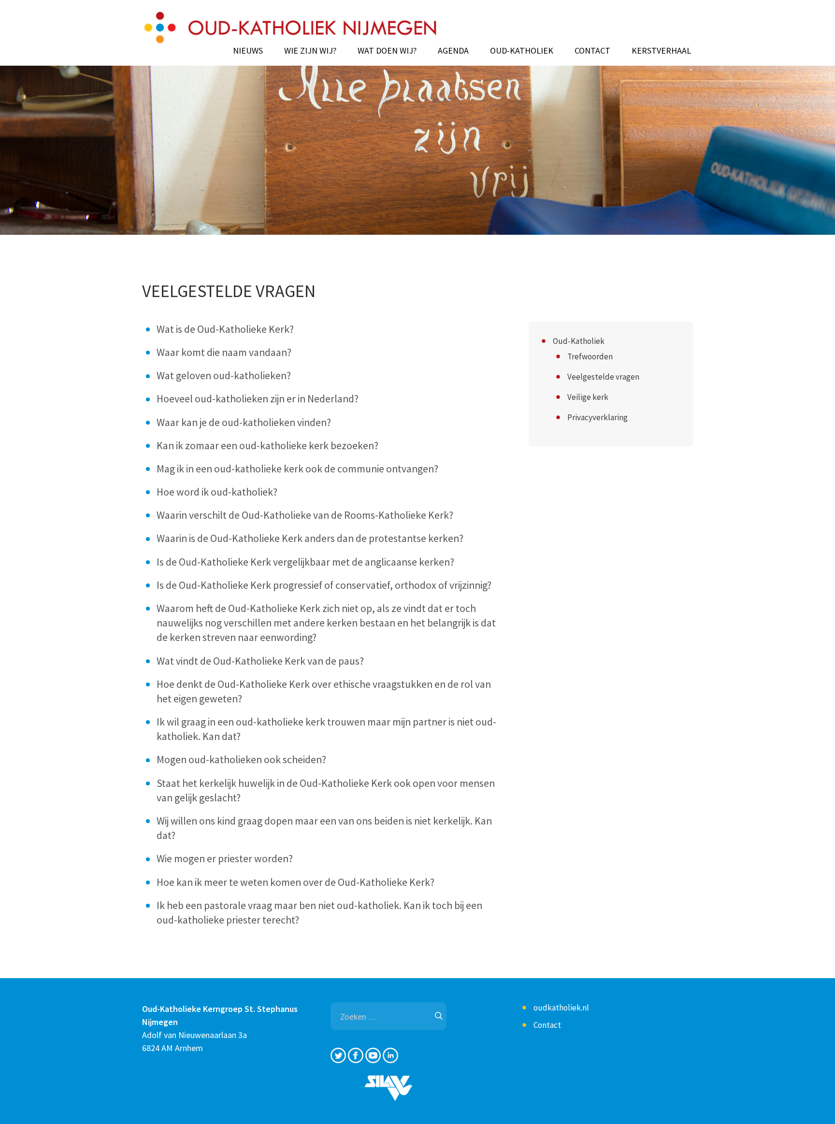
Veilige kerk (587, 397)
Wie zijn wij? (310, 50)
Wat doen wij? (387, 50)
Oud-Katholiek (521, 50)
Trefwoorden (590, 356)
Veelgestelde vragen (603, 376)
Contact (592, 50)
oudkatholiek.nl (561, 1007)
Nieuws (248, 50)
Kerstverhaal (661, 50)
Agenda (453, 50)
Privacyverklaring (597, 417)
